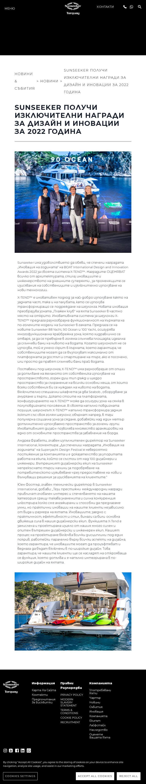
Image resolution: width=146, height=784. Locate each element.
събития (95, 707)
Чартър (95, 698)
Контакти (105, 7)
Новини (94, 702)
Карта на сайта (44, 690)
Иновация (96, 711)
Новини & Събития (25, 81)
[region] (73, 770)
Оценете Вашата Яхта (99, 736)
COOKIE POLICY (71, 717)
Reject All (128, 776)
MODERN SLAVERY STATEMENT (68, 702)
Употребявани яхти (100, 691)
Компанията (98, 716)
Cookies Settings (20, 776)
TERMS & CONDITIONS (69, 711)
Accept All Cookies (95, 776)
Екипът (95, 720)
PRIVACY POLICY (71, 694)
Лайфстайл (97, 725)
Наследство (98, 730)
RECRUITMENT (70, 722)
